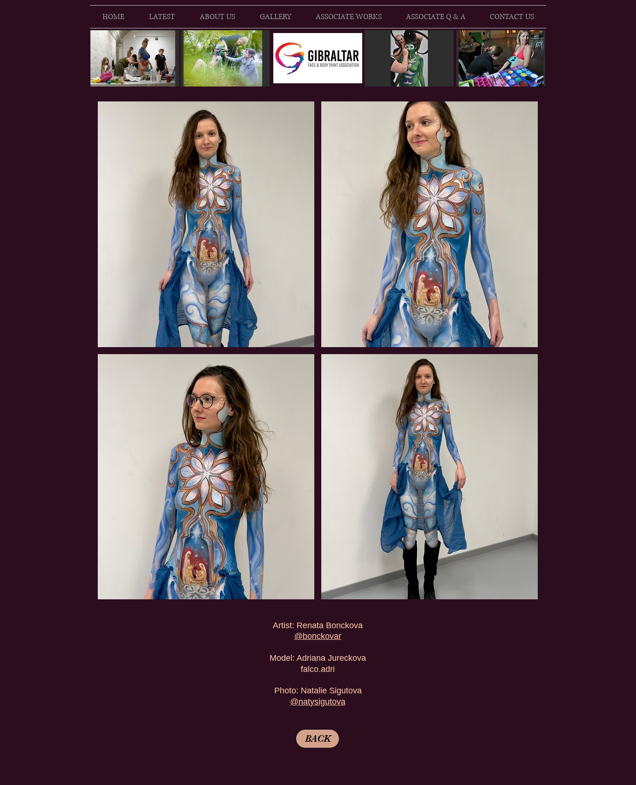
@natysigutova (317, 701)
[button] (206, 224)
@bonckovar (317, 636)
